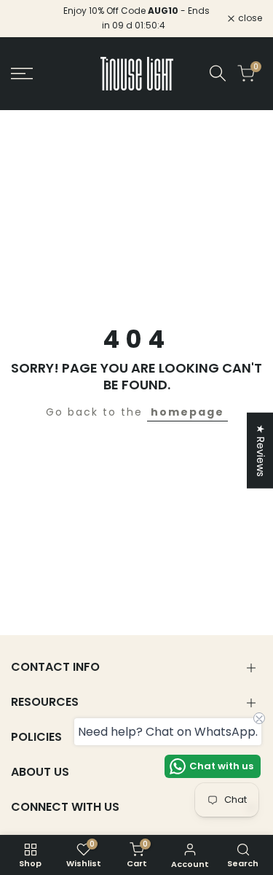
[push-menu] (22, 73)
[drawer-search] (218, 73)
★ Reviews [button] (260, 450)
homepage (187, 412)
